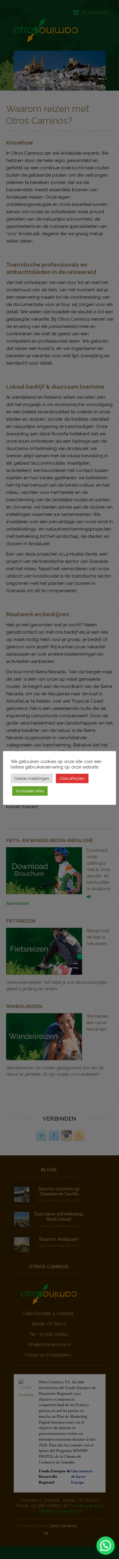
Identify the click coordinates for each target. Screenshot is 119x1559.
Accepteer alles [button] (30, 791)
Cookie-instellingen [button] (31, 778)
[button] (105, 1545)
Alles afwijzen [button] (72, 778)
